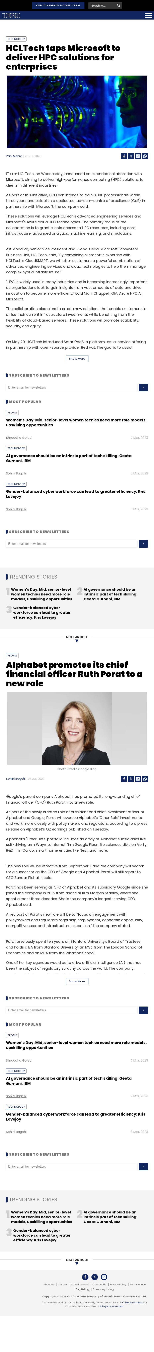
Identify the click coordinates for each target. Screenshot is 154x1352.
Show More (77, 358)
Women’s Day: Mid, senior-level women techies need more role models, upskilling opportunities (76, 422)
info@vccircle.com (111, 1306)
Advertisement (80, 1284)
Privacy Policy (118, 1284)
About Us (49, 1284)
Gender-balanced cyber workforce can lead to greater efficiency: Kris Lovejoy (75, 494)
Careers (63, 1284)
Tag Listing (82, 1289)
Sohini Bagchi (16, 473)
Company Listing (103, 1289)
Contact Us (99, 1284)
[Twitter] (131, 156)
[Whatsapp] (145, 156)
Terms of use (138, 1284)
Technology (16, 39)
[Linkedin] (138, 156)
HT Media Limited (132, 1302)
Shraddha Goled (18, 437)
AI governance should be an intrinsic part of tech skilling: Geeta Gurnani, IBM (69, 458)
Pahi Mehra (14, 156)
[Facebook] (124, 156)
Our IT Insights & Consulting (58, 5)
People (12, 412)
